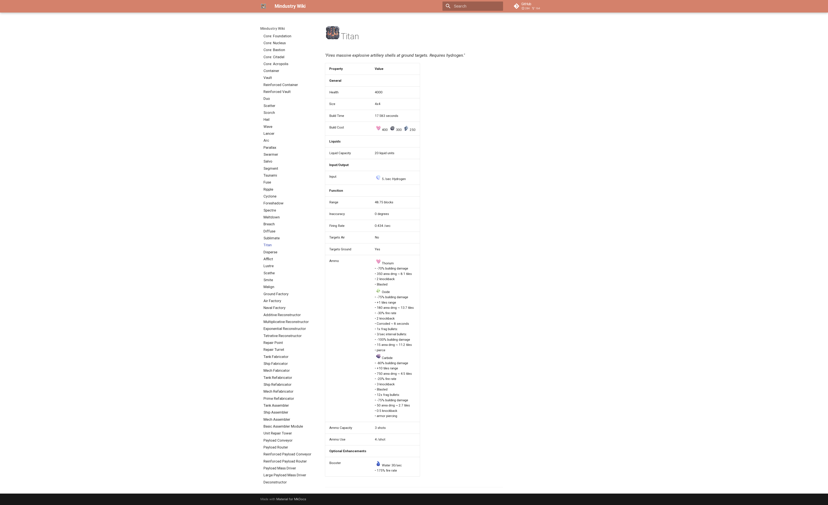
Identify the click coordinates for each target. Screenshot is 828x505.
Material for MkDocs (291, 499)
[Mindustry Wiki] (263, 6)
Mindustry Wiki (272, 28)
